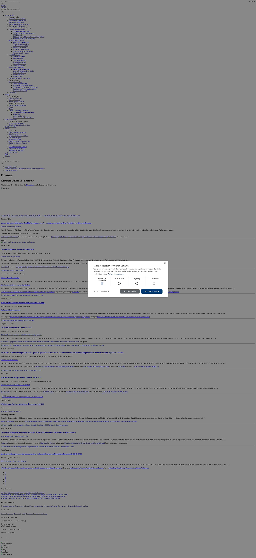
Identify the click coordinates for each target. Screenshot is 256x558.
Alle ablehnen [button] (130, 291)
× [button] (165, 263)
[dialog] (128, 279)
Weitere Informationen (115, 274)
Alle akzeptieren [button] (152, 291)
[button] (102, 291)
